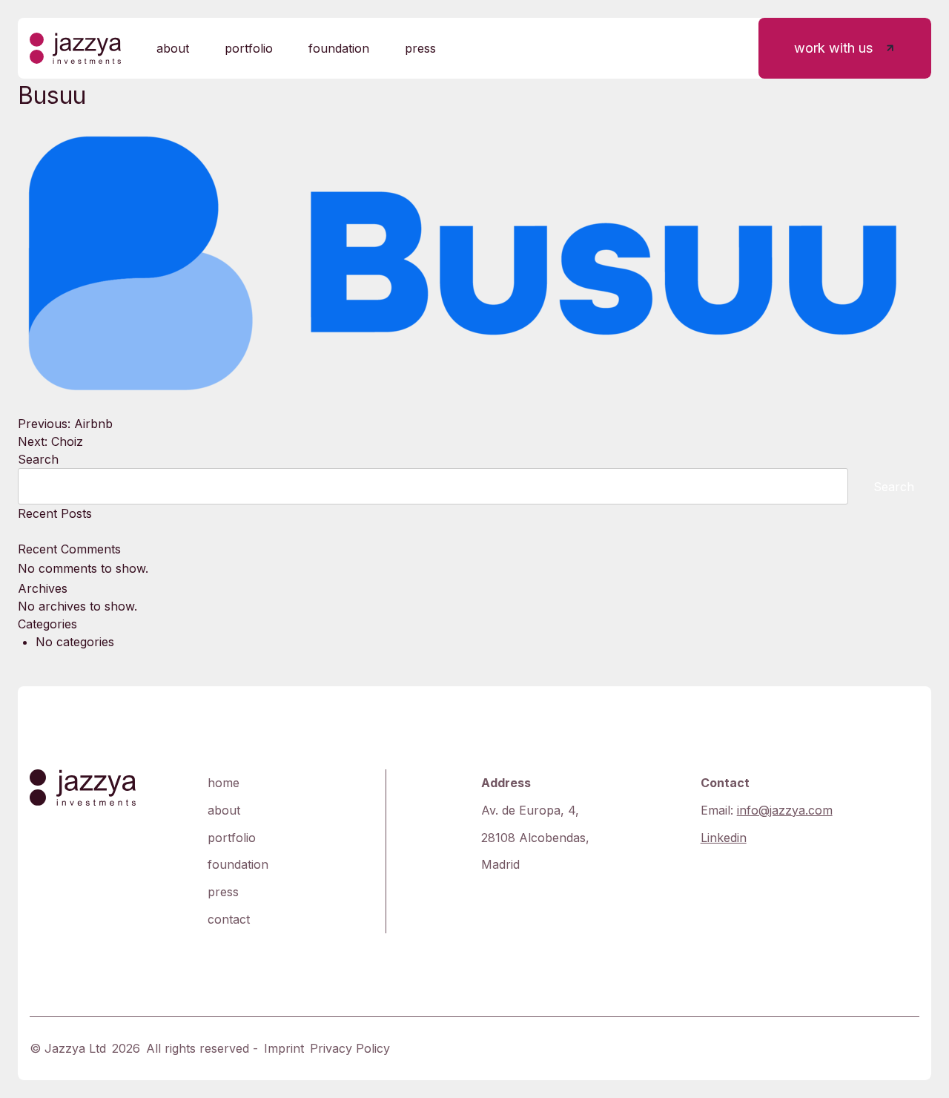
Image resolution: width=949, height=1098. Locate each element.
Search (38, 459)
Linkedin (724, 837)
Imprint (284, 1048)
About (172, 48)
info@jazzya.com (785, 810)
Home (223, 782)
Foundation (338, 48)
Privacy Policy (350, 1048)
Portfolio (249, 48)
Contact (229, 919)
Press (420, 48)
